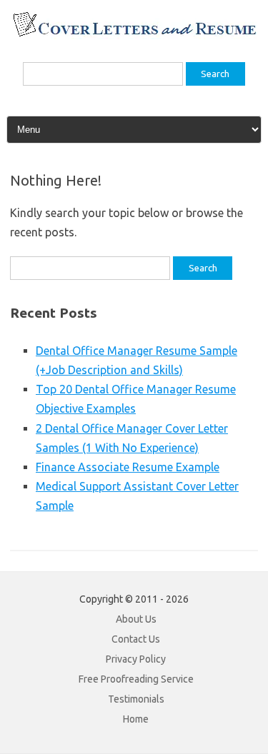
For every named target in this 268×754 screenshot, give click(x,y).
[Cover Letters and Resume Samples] (134, 35)
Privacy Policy (136, 659)
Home (136, 719)
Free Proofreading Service (136, 679)
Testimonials (136, 699)
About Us (136, 619)
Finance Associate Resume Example (127, 467)
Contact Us (135, 639)
